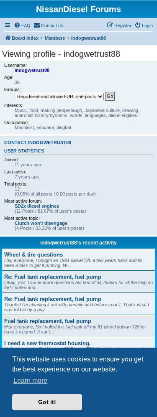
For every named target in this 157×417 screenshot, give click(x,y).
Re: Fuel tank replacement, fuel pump (52, 277)
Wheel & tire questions (33, 255)
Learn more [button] (30, 380)
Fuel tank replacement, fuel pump (47, 321)
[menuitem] (22, 25)
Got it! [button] (47, 402)
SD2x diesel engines (37, 205)
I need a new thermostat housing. (47, 343)
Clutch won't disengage (41, 223)
